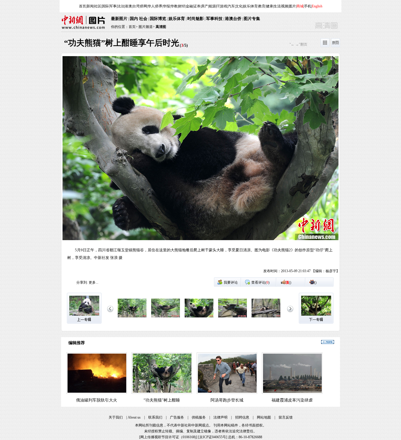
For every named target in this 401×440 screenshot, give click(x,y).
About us (134, 417)
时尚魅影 (195, 18)
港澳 (128, 6)
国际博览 (158, 18)
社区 (97, 6)
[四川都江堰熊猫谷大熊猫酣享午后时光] (266, 318)
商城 (300, 6)
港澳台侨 (233, 18)
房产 (204, 6)
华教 (174, 6)
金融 (189, 6)
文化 (238, 6)
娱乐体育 (177, 18)
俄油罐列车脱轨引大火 (96, 400)
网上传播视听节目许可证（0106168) (168, 437)
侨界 (158, 6)
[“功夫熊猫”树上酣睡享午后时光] (132, 318)
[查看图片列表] (325, 46)
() (288, 282)
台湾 (135, 6)
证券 (197, 6)
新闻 (90, 6)
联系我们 (155, 417)
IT (218, 6)
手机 (307, 6)
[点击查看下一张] (270, 166)
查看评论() (260, 282)
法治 (120, 6)
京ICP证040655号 (212, 437)
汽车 (231, 6)
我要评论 (231, 282)
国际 (105, 6)
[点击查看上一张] (131, 166)
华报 (166, 6)
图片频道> (147, 27)
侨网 (143, 6)
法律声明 (220, 417)
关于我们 (116, 417)
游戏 (223, 6)
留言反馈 (286, 417)
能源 (212, 6)
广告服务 (177, 417)
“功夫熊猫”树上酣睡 (162, 400)
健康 (269, 6)
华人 (151, 6)
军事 (113, 6)
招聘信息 (242, 417)
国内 (134, 18)
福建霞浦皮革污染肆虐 (292, 400)
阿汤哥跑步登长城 (226, 400)
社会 (143, 18)
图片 (292, 6)
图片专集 (252, 18)
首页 (82, 6)
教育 (261, 6)
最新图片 (119, 18)
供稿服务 (199, 417)
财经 (181, 6)
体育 (254, 6)
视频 (284, 6)
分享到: (82, 282)
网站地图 (264, 417)
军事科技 (214, 18)
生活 (277, 6)
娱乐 (246, 6)
